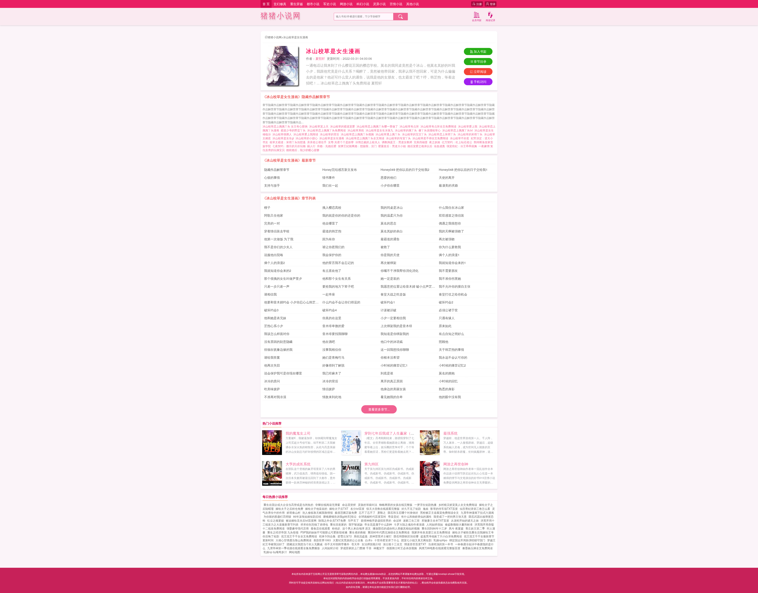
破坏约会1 (388, 302)
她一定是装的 (390, 278)
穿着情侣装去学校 (276, 231)
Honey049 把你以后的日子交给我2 (405, 169)
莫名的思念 (388, 223)
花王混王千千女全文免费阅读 (299, 536)
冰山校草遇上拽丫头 (388, 134)
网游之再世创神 (455, 463)
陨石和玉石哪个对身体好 (403, 512)
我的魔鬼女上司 (298, 433)
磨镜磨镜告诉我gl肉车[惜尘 (339, 516)
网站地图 (294, 552)
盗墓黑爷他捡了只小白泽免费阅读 (441, 536)
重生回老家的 (338, 524)
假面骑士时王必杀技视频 (402, 548)
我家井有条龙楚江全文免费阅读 (431, 532)
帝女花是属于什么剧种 (378, 524)
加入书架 (480, 51)
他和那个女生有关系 (336, 278)
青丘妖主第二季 (475, 528)
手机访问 (480, 81)
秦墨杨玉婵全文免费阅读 (477, 548)
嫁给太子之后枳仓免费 (289, 509)
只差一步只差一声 (276, 286)
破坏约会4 (329, 310)
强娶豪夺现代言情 (298, 528)
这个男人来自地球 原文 (356, 528)
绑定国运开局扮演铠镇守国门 (467, 540)
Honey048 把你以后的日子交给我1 (463, 169)
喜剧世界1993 (322, 540)
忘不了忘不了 (367, 512)
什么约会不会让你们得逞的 (341, 302)
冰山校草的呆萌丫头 (471, 134)
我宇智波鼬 (355, 524)
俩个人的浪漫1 (449, 255)
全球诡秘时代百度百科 (372, 516)
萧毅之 (381, 512)
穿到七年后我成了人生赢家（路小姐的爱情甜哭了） (405, 433)
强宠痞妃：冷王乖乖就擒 (462, 146)
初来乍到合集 (327, 536)
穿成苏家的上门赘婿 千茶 (355, 548)
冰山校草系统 (356, 130)
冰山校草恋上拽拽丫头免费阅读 (327, 130)
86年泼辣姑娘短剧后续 (307, 516)
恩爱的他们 (388, 177)
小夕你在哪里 (390, 185)
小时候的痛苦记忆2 (452, 365)
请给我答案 (272, 357)
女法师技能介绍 (371, 544)
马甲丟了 (353, 520)
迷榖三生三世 (411, 520)
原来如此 (445, 326)
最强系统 (450, 433)
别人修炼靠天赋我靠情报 (317, 512)
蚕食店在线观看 (320, 528)
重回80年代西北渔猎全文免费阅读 (389, 532)
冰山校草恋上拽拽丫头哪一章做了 (378, 126)
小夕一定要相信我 (393, 318)
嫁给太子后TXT (338, 509)
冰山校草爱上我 (468, 126)
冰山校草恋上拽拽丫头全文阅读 (366, 138)
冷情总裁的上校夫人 (367, 142)
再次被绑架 (388, 262)
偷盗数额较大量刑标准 (459, 524)
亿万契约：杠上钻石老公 (457, 142)
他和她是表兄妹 (275, 318)
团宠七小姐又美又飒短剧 (416, 540)
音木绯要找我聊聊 (335, 333)
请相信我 (270, 294)
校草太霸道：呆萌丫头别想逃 (288, 142)
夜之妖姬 (434, 142)
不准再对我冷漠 (275, 397)
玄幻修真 (280, 4)
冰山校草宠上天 (319, 126)
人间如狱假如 (434, 524)
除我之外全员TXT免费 (332, 520)
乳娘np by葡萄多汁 (275, 552)
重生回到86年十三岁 (434, 528)
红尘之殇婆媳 (275, 520)
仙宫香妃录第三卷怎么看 (475, 509)
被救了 (385, 247)
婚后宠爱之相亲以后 (419, 146)
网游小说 (346, 4)
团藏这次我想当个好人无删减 (305, 544)
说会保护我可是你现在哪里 (283, 373)
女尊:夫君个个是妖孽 (341, 142)
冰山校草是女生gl (284, 138)
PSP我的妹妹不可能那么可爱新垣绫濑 (323, 532)
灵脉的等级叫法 (367, 505)
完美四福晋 (421, 142)
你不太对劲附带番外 (337, 544)
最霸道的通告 (390, 239)
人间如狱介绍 (330, 548)
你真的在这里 (331, 318)
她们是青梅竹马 (333, 357)
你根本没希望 (390, 357)
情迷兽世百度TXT (415, 544)
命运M (397, 520)
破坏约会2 (446, 302)
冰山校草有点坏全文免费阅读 (439, 126)
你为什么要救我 (450, 247)
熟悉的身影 (447, 389)
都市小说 (313, 4)
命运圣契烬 (349, 505)
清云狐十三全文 (392, 544)
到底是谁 (387, 373)
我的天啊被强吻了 (451, 231)
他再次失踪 (272, 365)
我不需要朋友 (448, 270)
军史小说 (329, 4)
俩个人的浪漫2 (274, 262)
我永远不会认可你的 (453, 357)
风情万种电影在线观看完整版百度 (439, 548)
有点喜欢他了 (331, 270)
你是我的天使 (390, 255)
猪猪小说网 (281, 15)
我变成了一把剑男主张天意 (450, 516)
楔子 (267, 207)
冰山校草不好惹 (460, 138)
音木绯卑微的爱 (333, 326)
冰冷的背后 (330, 381)
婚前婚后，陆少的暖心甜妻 (302, 150)
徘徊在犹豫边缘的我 (278, 349)
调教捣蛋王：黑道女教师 (397, 142)
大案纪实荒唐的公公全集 (348, 540)
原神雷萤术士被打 (381, 536)
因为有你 (328, 239)
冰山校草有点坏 (410, 126)
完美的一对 (272, 223)
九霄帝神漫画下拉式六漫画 (477, 512)
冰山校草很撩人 (282, 134)
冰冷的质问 (272, 381)
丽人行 (311, 146)
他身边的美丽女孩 (393, 389)
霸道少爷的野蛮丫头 (294, 130)
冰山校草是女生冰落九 (380, 130)
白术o (368, 540)
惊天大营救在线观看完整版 (383, 509)
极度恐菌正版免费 (346, 512)
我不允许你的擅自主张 (454, 286)
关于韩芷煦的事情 (451, 349)
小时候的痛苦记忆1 (394, 365)
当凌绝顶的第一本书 (440, 544)
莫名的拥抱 (447, 373)
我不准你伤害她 (450, 278)
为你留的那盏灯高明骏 (277, 516)
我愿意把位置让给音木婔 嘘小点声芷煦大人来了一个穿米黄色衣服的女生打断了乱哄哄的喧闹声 (408, 287)
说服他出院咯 (273, 255)
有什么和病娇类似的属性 (416, 516)
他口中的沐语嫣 (392, 341)
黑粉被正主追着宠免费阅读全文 (439, 512)
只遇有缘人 (447, 318)
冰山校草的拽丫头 (406, 130)
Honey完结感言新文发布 (339, 169)
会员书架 (476, 20)
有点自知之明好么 (451, 333)
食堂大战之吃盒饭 (393, 294)
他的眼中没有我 (450, 397)
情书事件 (328, 177)
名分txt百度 (357, 509)
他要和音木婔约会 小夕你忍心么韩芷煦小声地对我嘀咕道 (291, 303)
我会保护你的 (331, 255)
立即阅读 (480, 71)
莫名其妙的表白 (392, 231)
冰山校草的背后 (330, 134)
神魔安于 (379, 548)
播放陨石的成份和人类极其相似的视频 (396, 528)
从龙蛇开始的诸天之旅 (465, 520)
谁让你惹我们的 (333, 247)
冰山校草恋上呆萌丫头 (443, 134)
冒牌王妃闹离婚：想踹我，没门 (357, 146)
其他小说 (412, 4)
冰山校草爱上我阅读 (306, 134)
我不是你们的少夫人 (278, 247)
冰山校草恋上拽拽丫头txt (458, 130)
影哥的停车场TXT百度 (444, 509)
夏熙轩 (320, 58)
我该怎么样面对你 (276, 333)
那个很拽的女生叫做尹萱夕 (283, 278)
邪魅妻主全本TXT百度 (435, 520)
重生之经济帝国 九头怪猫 (282, 532)
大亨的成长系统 (298, 463)
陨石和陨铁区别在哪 (406, 536)
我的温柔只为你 (392, 215)
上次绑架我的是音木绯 (396, 326)
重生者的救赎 (357, 532)
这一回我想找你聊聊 (395, 349)
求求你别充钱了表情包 (314, 524)
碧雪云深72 (345, 536)
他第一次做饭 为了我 (278, 239)
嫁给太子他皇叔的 (316, 509)
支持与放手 (272, 185)
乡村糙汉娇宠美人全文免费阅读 (457, 505)
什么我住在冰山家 (451, 207)
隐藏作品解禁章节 (276, 169)
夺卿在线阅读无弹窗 (327, 505)
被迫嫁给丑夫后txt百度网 (301, 520)
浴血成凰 (439, 146)
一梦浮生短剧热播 (425, 505)
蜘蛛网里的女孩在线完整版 (395, 505)
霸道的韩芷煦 (331, 231)
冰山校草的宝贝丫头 (415, 134)
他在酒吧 (328, 341)
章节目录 (480, 61)
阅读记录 (490, 20)
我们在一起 (330, 185)
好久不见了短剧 (411, 509)
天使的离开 (447, 177)
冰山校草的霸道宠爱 (343, 126)
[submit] (400, 16)
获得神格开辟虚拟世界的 (376, 520)
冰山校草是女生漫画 (295, 37)
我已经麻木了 (331, 373)
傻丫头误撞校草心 (430, 130)
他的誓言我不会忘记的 (338, 262)
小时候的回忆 (448, 381)
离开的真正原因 (392, 381)
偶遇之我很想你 (450, 223)
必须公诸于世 (448, 310)
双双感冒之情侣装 (451, 215)
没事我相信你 (331, 349)
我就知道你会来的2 (277, 270)
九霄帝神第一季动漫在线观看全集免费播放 (293, 548)
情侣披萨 (328, 389)
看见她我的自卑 (392, 397)
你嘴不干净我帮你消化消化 (399, 270)
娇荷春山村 (293, 512)
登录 (492, 4)
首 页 (266, 4)
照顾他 (443, 341)
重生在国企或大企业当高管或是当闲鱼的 (288, 505)
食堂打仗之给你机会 (453, 294)
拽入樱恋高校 (331, 207)
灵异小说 (379, 4)
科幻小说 (362, 4)
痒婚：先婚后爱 (326, 146)
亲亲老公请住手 (316, 142)
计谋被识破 (388, 310)
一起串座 (328, 294)
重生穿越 (296, 4)
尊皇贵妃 (393, 516)
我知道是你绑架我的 (395, 333)
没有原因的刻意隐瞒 (278, 341)
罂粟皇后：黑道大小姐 (392, 146)
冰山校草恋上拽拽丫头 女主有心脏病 (286, 126)
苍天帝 (355, 544)
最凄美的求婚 (448, 185)
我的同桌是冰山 (392, 207)
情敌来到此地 (331, 397)
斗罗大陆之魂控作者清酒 (409, 524)
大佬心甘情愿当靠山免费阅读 (293, 540)
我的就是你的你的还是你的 (341, 215)
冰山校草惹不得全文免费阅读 (431, 138)
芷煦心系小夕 (273, 326)
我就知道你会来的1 (452, 262)
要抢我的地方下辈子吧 (338, 286)
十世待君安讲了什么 (386, 540)
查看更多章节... (379, 409)
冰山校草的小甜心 (307, 138)
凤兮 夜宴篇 (456, 528)
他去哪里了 (330, 223)
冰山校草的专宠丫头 (399, 138)
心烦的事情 (272, 177)
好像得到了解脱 (333, 365)
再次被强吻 (447, 239)
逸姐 (425, 509)
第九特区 (371, 463)
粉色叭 (336, 528)
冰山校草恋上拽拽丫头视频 (358, 134)
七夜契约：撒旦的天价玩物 (289, 146)
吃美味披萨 (272, 389)
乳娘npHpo (440, 540)
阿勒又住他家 (273, 215)
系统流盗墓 (361, 536)
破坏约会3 (271, 310)
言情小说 (396, 4)
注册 (479, 4)
